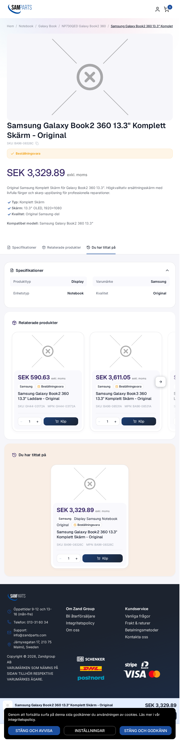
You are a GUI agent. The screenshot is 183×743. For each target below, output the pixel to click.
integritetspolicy (21, 719)
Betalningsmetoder (141, 630)
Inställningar (90, 730)
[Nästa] (160, 382)
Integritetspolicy (80, 623)
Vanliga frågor (137, 616)
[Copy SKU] (37, 143)
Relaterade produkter (64, 247)
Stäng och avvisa (33, 730)
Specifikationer (24, 247)
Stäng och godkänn (145, 730)
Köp (63, 421)
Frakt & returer (137, 623)
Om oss (72, 630)
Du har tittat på (104, 247)
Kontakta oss (136, 636)
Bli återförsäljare (80, 616)
